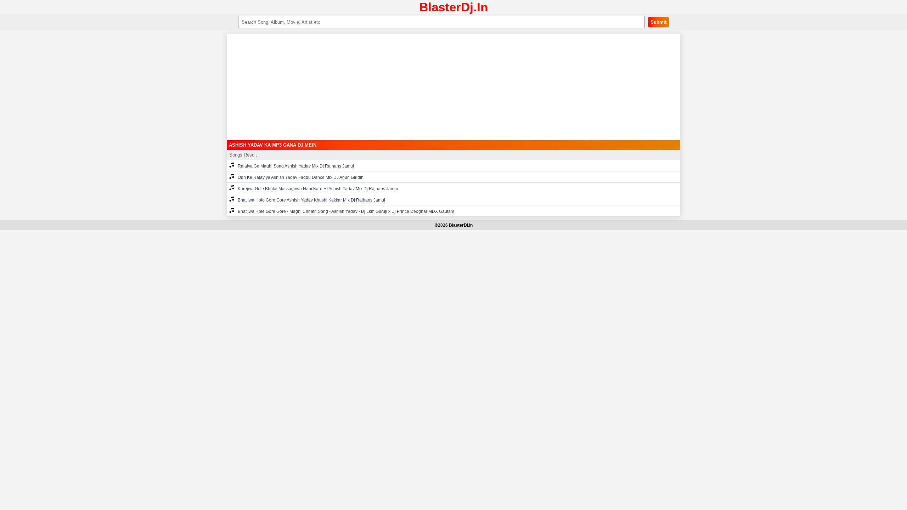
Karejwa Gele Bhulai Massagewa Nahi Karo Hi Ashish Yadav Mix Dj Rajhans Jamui (318, 188)
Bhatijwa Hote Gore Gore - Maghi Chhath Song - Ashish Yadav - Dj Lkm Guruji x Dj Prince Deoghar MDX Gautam (346, 211)
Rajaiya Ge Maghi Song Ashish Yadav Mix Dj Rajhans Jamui (296, 166)
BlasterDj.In (453, 7)
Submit (658, 22)
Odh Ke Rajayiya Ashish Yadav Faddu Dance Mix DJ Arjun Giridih (301, 177)
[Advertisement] (453, 87)
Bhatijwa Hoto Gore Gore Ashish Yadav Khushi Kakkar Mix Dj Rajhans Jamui (311, 200)
